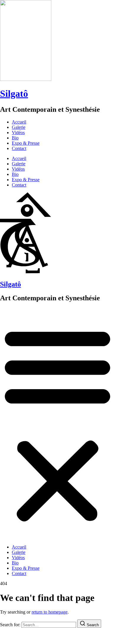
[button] (57, 424)
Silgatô (14, 93)
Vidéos (18, 132)
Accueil (19, 121)
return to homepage (50, 611)
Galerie (18, 127)
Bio (15, 137)
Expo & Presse (26, 143)
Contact (19, 148)
